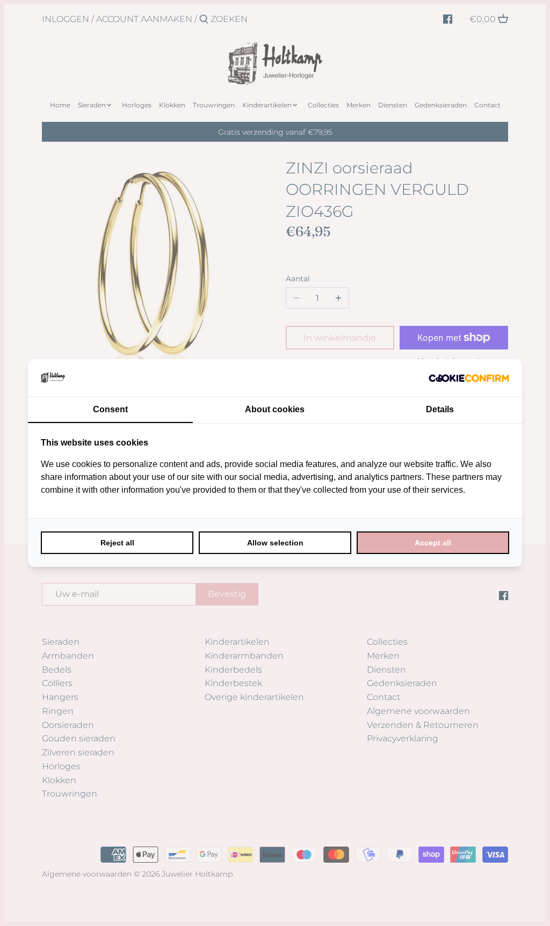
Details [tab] (440, 409)
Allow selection (275, 542)
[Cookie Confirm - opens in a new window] (469, 378)
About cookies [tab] (275, 409)
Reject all (117, 542)
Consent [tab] (110, 409)
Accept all (433, 542)
